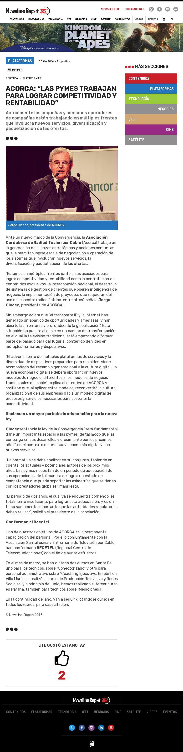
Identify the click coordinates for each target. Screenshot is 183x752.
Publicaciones (134, 9)
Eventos (153, 19)
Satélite (136, 139)
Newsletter (110, 9)
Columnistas (122, 19)
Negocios (166, 109)
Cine (170, 129)
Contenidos (138, 78)
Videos (139, 19)
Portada (12, 78)
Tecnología (138, 98)
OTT (131, 119)
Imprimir (16, 69)
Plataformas (32, 78)
